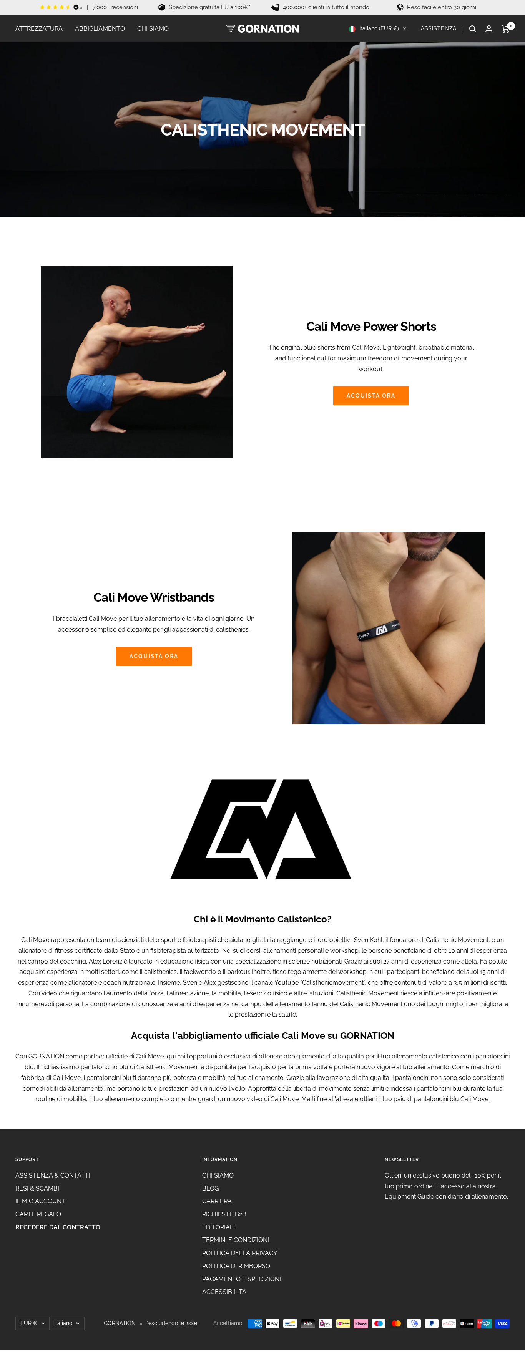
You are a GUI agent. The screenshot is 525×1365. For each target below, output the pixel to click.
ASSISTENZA (439, 28)
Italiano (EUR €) (378, 28)
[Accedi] (488, 28)
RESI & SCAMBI (37, 1188)
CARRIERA (217, 1201)
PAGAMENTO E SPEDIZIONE (242, 1279)
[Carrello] (506, 29)
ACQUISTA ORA (371, 396)
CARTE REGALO (38, 1214)
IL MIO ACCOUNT (40, 1201)
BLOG (210, 1188)
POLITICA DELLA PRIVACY (239, 1253)
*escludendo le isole (171, 1323)
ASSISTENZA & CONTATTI (52, 1175)
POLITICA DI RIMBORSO (236, 1266)
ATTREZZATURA (39, 28)
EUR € (28, 1323)
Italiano (63, 1323)
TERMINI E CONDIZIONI (235, 1240)
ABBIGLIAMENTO (100, 28)
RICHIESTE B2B (224, 1214)
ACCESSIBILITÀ (224, 1291)
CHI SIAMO (153, 28)
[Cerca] (472, 28)
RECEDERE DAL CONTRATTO (57, 1227)
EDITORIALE (219, 1227)
